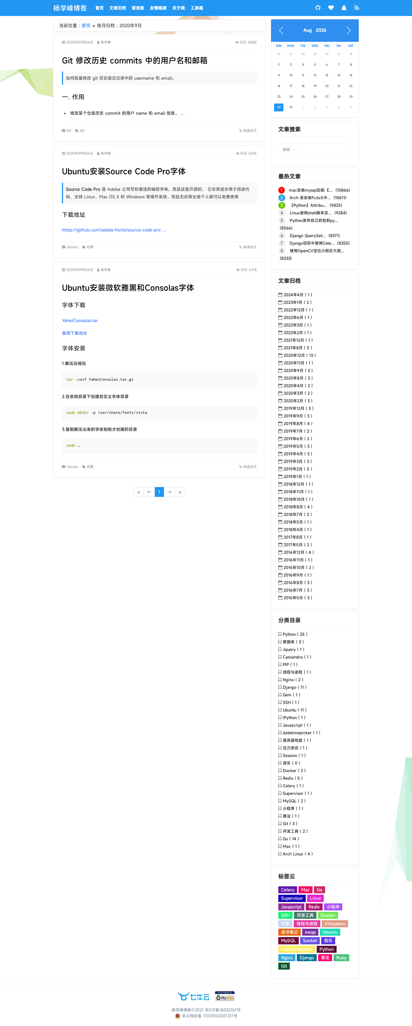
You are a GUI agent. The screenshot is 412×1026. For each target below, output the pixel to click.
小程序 (333, 907)
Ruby (341, 957)
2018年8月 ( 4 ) (298, 506)
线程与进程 (307, 923)
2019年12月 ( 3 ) (299, 408)
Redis (314, 907)
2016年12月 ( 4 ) (299, 552)
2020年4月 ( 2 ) (298, 385)
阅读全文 (249, 130)
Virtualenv (335, 923)
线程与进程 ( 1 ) (297, 672)
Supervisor (292, 898)
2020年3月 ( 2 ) (298, 393)
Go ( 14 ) (291, 838)
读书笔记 (289, 932)
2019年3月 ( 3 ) (298, 461)
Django (307, 957)
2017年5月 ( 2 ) (298, 544)
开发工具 (305, 915)
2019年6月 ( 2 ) (298, 438)
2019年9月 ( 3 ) (298, 416)
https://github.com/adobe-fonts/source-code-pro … (114, 230)
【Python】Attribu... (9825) (311, 205)
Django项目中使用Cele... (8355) (315, 243)
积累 (91, 247)
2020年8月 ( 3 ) (298, 378)
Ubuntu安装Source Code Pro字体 (124, 171)
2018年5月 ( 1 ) (298, 522)
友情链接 (158, 8)
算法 (325, 957)
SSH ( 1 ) (291, 702)
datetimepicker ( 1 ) (301, 732)
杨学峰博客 (70, 8)
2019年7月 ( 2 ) (298, 431)
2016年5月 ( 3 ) (298, 597)
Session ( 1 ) (294, 755)
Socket (310, 940)
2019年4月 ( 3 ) (298, 453)
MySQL (288, 940)
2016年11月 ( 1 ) (298, 560)
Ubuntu (72, 247)
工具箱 (197, 8)
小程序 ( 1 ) (293, 808)
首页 (99, 8)
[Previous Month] (281, 30)
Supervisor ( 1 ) (297, 793)
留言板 (138, 8)
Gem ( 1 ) (291, 694)
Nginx (287, 957)
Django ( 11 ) (295, 687)
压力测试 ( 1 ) (295, 747)
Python (327, 949)
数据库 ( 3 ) (293, 641)
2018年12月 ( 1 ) (298, 484)
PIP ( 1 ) (290, 664)
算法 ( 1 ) (291, 816)
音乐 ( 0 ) (291, 763)
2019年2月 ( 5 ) (298, 469)
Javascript (291, 907)
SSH (285, 915)
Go (319, 889)
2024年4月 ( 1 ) (298, 294)
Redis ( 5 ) (293, 778)
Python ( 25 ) (295, 634)
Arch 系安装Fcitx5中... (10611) (313, 197)
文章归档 (117, 8)
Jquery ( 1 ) (293, 649)
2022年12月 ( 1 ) (298, 310)
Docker (328, 915)
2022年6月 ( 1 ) (298, 317)
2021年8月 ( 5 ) (298, 347)
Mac (305, 889)
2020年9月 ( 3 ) (298, 370)
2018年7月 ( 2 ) (298, 514)
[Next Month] (348, 30)
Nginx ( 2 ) (293, 679)
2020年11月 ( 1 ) (298, 363)
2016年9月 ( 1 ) (298, 575)
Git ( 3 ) (290, 823)
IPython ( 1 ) (294, 717)
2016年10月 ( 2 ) (299, 567)
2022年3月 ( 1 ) (298, 325)
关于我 (178, 8)
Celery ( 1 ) (293, 785)
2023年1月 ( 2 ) (298, 302)
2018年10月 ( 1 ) (298, 499)
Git (69, 130)
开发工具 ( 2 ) (295, 831)
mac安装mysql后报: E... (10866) (315, 190)
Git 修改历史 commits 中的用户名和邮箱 (135, 60)
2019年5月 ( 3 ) (298, 446)
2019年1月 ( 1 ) (297, 476)
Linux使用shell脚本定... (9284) (314, 212)
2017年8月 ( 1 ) (297, 537)
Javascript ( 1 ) (297, 725)
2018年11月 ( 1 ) (298, 491)
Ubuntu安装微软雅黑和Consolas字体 (128, 288)
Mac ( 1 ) (291, 846)
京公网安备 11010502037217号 (208, 1015)
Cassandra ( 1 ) (297, 657)
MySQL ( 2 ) (294, 801)
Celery (287, 889)
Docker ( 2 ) (294, 770)
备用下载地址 (74, 333)
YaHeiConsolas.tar (80, 320)
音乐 (328, 940)
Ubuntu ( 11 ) (295, 710)
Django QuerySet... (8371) (310, 235)
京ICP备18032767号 (223, 1010)
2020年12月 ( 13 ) (300, 355)
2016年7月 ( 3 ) (298, 590)
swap (310, 932)
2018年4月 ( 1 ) (298, 529)
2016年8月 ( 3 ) (298, 582)
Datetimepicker (297, 949)
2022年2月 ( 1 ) (298, 332)
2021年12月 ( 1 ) (298, 340)
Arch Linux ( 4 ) (298, 854)
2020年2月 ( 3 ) (298, 400)
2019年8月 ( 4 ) (298, 423)
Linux (315, 898)
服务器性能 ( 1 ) (297, 740)
